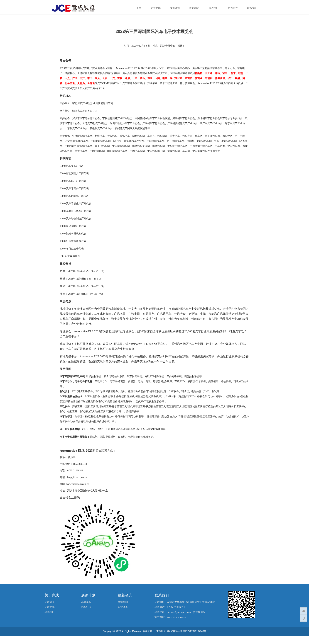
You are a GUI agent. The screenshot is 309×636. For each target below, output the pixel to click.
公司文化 (50, 607)
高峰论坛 (86, 602)
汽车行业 (86, 607)
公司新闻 (123, 602)
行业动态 (123, 607)
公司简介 (50, 602)
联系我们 (50, 612)
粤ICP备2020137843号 (194, 631)
